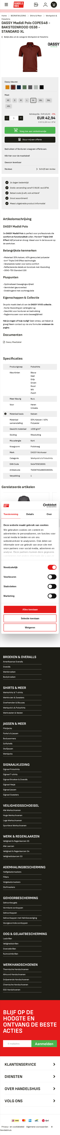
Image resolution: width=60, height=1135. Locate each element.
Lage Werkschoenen (12, 820)
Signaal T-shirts (10, 774)
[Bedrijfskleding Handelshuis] (18, 4)
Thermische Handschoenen (16, 969)
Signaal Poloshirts (11, 769)
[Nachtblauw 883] (19, 87)
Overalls (6, 666)
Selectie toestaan (30, 618)
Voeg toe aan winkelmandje (33, 131)
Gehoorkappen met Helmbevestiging (20, 918)
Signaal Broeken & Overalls (15, 779)
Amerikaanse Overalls (13, 661)
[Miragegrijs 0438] (36, 87)
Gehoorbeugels (10, 902)
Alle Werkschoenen (12, 810)
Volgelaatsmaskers (11, 882)
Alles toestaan (30, 609)
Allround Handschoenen (14, 974)
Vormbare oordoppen (13, 907)
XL (33, 100)
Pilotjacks (7, 728)
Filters (6, 877)
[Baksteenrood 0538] (13, 87)
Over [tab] (49, 514)
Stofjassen (8, 748)
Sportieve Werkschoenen (14, 825)
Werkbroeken (9, 672)
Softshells (7, 743)
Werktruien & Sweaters (13, 697)
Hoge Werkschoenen (12, 815)
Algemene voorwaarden (37, 1126)
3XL (48, 100)
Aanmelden (44, 1044)
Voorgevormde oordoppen (15, 923)
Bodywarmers (9, 738)
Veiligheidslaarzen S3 (12, 856)
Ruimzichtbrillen (10, 954)
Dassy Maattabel (13, 342)
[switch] (52, 577)
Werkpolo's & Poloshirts (14, 707)
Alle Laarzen (8, 846)
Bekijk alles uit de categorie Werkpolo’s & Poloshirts (26, 37)
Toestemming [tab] (11, 514)
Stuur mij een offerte (32, 139)
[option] (30, 57)
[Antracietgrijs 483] (30, 87)
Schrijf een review (47, 169)
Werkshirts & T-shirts (13, 692)
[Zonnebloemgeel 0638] (7, 87)
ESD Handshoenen (11, 989)
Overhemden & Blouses (14, 702)
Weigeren (30, 627)
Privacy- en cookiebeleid (13, 1126)
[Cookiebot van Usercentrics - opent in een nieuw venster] (43, 506)
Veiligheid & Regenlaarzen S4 (16, 851)
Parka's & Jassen (10, 733)
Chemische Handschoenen (15, 984)
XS (8, 100)
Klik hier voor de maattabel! (17, 155)
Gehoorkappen (10, 913)
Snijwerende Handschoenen (16, 979)
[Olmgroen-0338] (24, 87)
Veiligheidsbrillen (10, 943)
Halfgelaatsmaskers (12, 872)
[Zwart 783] (42, 87)
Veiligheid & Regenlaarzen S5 (16, 841)
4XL (8, 106)
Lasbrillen (7, 938)
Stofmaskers (9, 887)
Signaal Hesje (9, 784)
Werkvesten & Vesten (13, 712)
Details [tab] (30, 514)
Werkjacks (8, 753)
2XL (40, 100)
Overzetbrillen (9, 948)
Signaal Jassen (9, 789)
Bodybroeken (9, 677)
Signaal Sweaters (11, 794)
